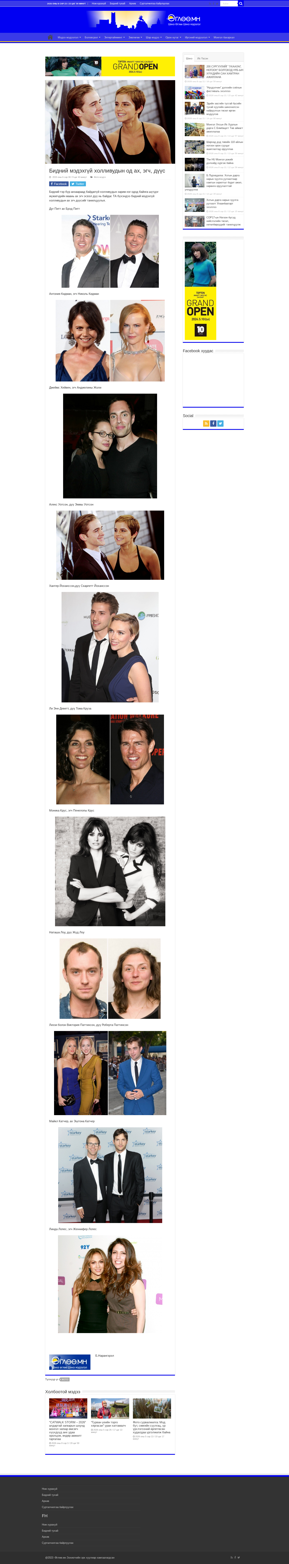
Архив (132, 3)
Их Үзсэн (202, 58)
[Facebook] (213, 3)
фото (65, 1379)
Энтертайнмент (113, 37)
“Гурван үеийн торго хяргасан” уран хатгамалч (108, 1424)
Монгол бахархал (224, 37)
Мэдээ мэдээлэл (68, 37)
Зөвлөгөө (134, 37)
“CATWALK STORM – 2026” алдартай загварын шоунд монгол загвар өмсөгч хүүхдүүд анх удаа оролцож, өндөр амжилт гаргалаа (67, 1431)
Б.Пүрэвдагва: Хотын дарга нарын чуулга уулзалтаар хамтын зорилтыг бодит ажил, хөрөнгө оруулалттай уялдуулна (213, 182)
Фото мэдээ (100, 177)
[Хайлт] (241, 3)
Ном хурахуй (99, 3)
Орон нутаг (172, 37)
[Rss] (210, 3)
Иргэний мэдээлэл (196, 37)
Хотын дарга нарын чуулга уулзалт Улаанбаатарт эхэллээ (222, 203)
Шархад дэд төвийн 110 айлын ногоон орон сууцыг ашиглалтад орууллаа (224, 146)
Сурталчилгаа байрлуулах (154, 3)
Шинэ (189, 58)
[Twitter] (217, 3)
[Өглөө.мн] (144, 19)
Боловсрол (91, 37)
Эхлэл (50, 37)
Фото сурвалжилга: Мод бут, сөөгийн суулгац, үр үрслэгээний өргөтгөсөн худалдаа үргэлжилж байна (151, 1427)
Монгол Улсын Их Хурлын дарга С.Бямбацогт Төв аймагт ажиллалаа (224, 128)
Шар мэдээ (152, 37)
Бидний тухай (117, 3)
